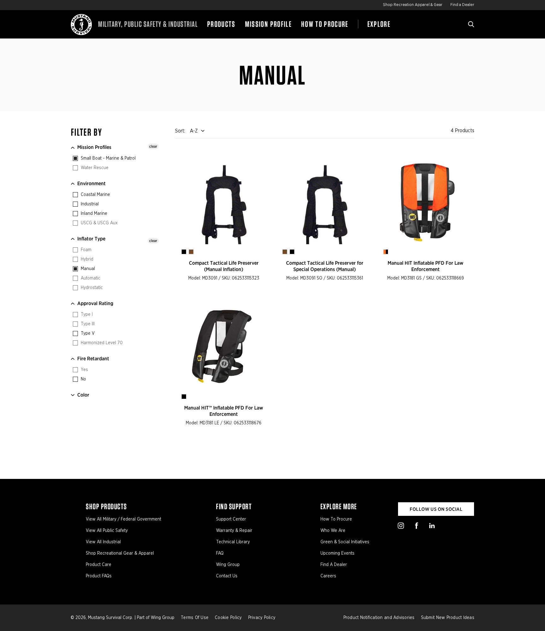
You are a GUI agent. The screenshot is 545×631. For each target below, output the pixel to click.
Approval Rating (95, 303)
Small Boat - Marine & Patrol (107, 158)
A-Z (194, 130)
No (82, 379)
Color (83, 395)
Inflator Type (91, 239)
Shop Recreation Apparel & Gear (412, 5)
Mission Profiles (94, 147)
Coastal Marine (94, 194)
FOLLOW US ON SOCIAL (436, 509)
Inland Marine (93, 213)
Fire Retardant (93, 359)
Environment (91, 183)
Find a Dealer (462, 5)
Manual (87, 269)
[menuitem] (221, 24)
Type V (87, 333)
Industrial (89, 204)
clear (153, 146)
